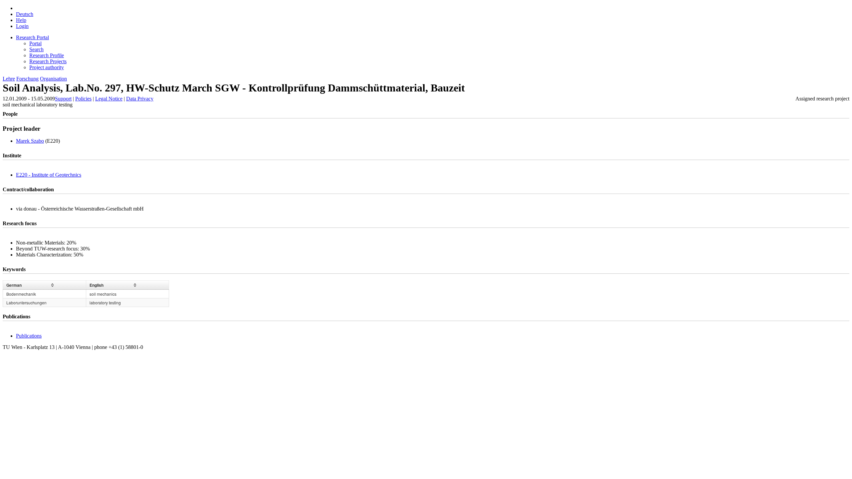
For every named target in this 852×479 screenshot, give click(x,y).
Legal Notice (108, 98)
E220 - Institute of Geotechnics (48, 175)
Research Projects (48, 61)
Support (63, 98)
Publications (29, 336)
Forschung (27, 78)
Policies (83, 98)
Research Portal (32, 37)
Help (21, 20)
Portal (35, 43)
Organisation (53, 78)
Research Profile (46, 55)
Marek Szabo (30, 141)
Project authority (46, 67)
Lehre (9, 78)
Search (36, 49)
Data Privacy (139, 98)
